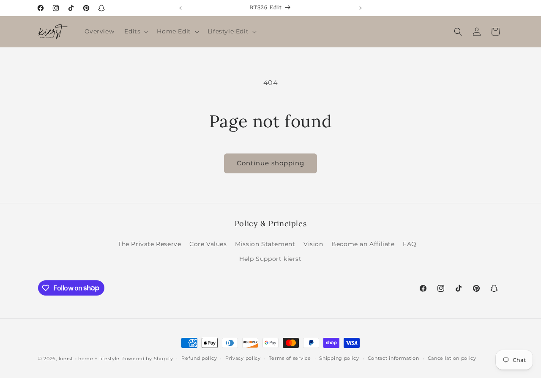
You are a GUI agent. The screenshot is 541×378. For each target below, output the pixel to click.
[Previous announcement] (180, 8)
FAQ (410, 244)
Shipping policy (339, 358)
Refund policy (199, 358)
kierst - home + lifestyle (89, 359)
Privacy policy (243, 358)
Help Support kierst (270, 259)
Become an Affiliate (362, 244)
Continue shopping (270, 163)
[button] (135, 31)
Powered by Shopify (147, 359)
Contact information (393, 358)
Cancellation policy (452, 358)
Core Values (208, 244)
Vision (313, 244)
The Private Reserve (149, 244)
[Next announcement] (360, 8)
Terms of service (290, 358)
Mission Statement (265, 244)
